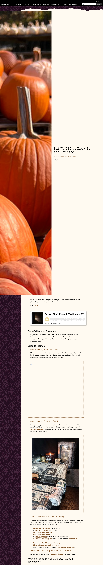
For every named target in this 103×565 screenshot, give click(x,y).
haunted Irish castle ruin (66, 547)
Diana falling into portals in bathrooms (46, 545)
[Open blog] (28, 4)
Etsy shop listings (57, 554)
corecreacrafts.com (37, 429)
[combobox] (89, 4)
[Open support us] (58, 4)
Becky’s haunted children (41, 534)
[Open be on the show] (40, 4)
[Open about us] (48, 4)
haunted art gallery (41, 530)
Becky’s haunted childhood (42, 532)
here (36, 306)
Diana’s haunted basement (42, 528)
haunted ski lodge (41, 536)
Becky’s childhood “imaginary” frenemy (46, 543)
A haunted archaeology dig (42, 539)
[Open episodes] (22, 4)
